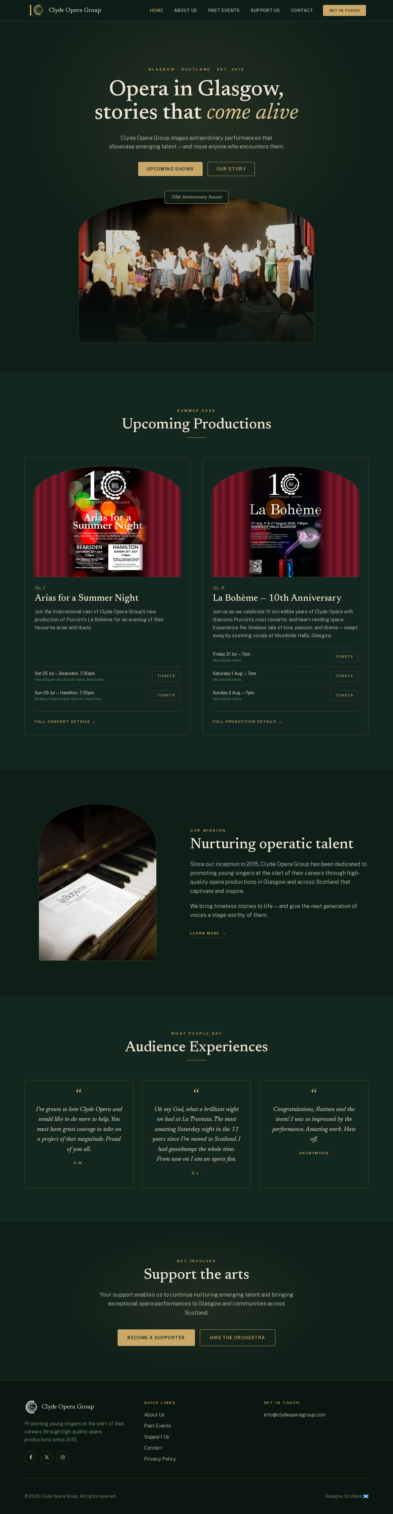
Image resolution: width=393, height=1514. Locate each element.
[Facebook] (31, 1457)
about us (185, 10)
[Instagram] (62, 1457)
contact (302, 10)
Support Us (156, 1437)
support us (265, 10)
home (156, 10)
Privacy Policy (160, 1459)
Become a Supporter (156, 1337)
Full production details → (247, 721)
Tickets (166, 676)
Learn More (208, 933)
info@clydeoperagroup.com (294, 1415)
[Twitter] (47, 1457)
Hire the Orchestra (237, 1337)
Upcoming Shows (170, 169)
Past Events (157, 1426)
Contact (153, 1448)
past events (224, 10)
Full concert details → (65, 721)
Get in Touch (344, 10)
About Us (154, 1415)
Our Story (231, 169)
